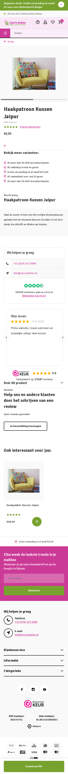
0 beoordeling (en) (30, 126)
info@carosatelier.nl (25, 273)
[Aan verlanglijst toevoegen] (5, 146)
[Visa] (34, 752)
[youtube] (44, 689)
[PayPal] (11, 752)
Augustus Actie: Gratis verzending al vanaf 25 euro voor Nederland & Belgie (29, 5)
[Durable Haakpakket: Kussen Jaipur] (23, 481)
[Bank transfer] (11, 746)
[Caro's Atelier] (15, 22)
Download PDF (34, 766)
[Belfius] (22, 746)
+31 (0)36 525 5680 (24, 263)
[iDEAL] (45, 746)
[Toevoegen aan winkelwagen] (37, 521)
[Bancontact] (56, 746)
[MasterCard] (56, 752)
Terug (10, 41)
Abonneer (34, 590)
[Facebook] (21, 689)
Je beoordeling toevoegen (25, 426)
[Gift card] (22, 752)
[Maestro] (45, 752)
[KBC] (34, 746)
